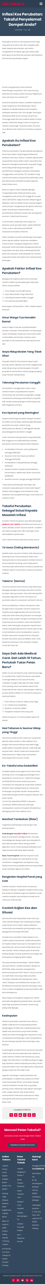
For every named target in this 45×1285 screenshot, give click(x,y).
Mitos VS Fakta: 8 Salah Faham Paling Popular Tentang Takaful (5, 1233)
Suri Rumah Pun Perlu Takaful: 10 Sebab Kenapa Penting (6, 1257)
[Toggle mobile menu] (41, 3)
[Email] (34, 1115)
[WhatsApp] (25, 1115)
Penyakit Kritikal (20, 833)
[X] (16, 1115)
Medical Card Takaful (11, 524)
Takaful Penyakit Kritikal (20, 1227)
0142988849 (38, 1168)
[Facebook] (11, 1115)
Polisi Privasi (38, 1276)
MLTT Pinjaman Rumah (20, 1238)
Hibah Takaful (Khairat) (20, 1183)
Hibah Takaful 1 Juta (20, 1194)
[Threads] (29, 1115)
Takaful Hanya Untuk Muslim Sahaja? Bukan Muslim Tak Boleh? (6, 1177)
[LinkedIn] (20, 1115)
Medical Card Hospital (20, 1205)
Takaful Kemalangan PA (22, 1216)
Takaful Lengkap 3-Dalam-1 (21, 1172)
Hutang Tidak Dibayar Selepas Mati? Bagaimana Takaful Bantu (6, 1205)
